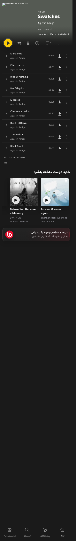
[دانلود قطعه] (60, 56)
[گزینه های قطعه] (66, 56)
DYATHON (15, 218)
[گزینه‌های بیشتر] (58, 43)
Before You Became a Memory (23, 212)
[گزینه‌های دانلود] (29, 43)
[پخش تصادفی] (19, 43)
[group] (54, 34)
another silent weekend (54, 218)
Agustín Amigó (46, 23)
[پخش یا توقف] (8, 43)
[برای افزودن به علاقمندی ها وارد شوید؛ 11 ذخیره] (38, 43)
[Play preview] (47, 200)
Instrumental (45, 29)
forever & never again (51, 212)
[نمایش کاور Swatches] (19, 20)
